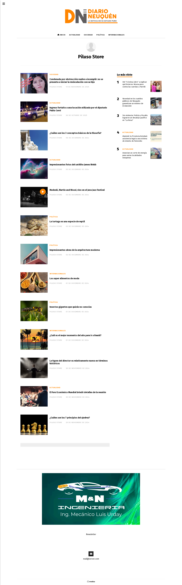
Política (100, 35)
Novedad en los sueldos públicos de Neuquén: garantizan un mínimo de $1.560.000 (132, 102)
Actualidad (74, 35)
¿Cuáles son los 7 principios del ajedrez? (70, 417)
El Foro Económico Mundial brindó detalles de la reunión (78, 392)
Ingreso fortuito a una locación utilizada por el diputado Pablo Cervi (78, 109)
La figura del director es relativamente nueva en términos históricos (79, 362)
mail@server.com (91, 559)
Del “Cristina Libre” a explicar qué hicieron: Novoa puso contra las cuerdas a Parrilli (134, 84)
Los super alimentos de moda (64, 278)
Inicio (62, 35)
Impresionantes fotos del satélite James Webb (73, 164)
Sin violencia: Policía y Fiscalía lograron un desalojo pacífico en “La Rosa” (134, 117)
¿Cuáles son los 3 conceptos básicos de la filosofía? (75, 133)
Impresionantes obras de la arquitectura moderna (75, 250)
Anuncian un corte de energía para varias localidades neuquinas (134, 155)
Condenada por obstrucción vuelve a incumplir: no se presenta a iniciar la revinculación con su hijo (76, 80)
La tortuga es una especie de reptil (67, 221)
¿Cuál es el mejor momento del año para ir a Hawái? (75, 335)
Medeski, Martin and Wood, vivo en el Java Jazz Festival (77, 190)
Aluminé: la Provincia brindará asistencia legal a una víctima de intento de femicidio (134, 138)
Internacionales (116, 35)
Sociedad (88, 35)
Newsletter (91, 534)
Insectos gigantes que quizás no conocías (71, 307)
